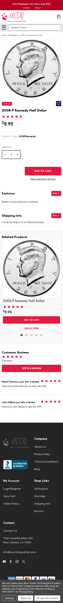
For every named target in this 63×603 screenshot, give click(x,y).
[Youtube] (4, 561)
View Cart (9, 496)
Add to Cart (43, 171)
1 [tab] (22, 335)
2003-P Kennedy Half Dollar (24, 301)
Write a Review (31, 368)
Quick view (31, 329)
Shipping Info (42, 503)
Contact (26, 8)
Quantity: (7, 147)
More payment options (43, 178)
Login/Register (12, 488)
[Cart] (59, 17)
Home (4, 35)
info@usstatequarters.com (19, 552)
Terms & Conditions (46, 461)
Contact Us (10, 530)
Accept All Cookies (47, 598)
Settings (9, 598)
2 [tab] (27, 335)
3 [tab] (31, 335)
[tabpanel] (31, 286)
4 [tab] (36, 335)
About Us (40, 446)
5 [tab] (41, 335)
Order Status (11, 503)
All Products (41, 488)
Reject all (25, 598)
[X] (10, 561)
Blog (37, 469)
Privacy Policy (42, 454)
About (38, 8)
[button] (16, 442)
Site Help (39, 496)
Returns (39, 511)
